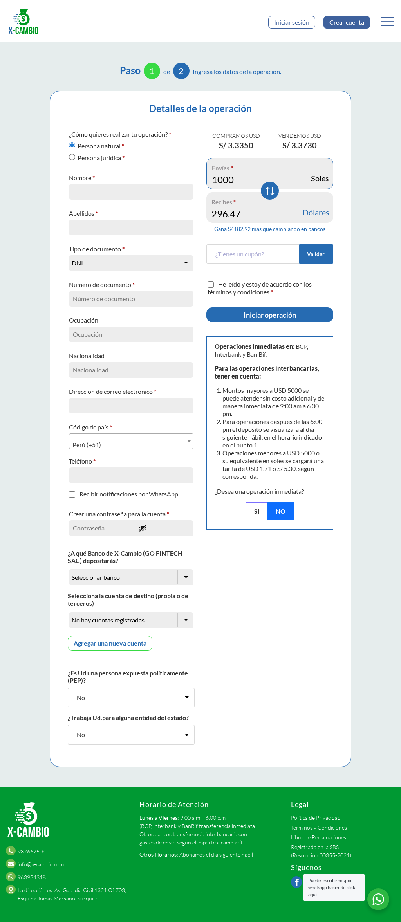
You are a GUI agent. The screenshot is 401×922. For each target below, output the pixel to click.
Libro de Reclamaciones (318, 837)
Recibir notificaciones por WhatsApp (128, 494)
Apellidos (83, 213)
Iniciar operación (270, 314)
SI (257, 511)
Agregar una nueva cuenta (110, 643)
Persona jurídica (101, 157)
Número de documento (102, 284)
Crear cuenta (346, 22)
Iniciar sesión (291, 22)
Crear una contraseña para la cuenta (119, 514)
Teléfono (82, 461)
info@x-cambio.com (41, 864)
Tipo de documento (97, 249)
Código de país (90, 427)
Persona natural (101, 146)
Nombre (82, 177)
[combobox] (131, 441)
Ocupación (84, 320)
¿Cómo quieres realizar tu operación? (120, 134)
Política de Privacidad (316, 817)
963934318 (32, 877)
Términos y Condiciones (319, 827)
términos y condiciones (238, 292)
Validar (316, 254)
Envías (222, 167)
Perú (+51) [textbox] (86, 444)
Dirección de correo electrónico (112, 391)
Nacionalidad (87, 355)
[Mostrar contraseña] (163, 528)
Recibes (223, 202)
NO (280, 511)
